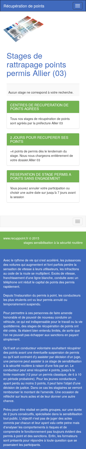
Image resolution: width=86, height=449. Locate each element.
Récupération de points (24, 6)
